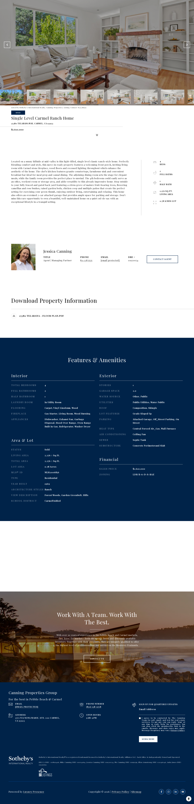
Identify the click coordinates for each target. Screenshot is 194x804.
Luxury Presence (33, 791)
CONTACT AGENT (162, 259)
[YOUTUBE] (182, 791)
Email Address (147, 709)
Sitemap (136, 791)
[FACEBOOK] (161, 791)
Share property (28, 211)
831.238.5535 (86, 260)
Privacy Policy (177, 730)
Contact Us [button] (97, 659)
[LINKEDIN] (175, 791)
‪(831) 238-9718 (93, 707)
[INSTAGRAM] (168, 791)
